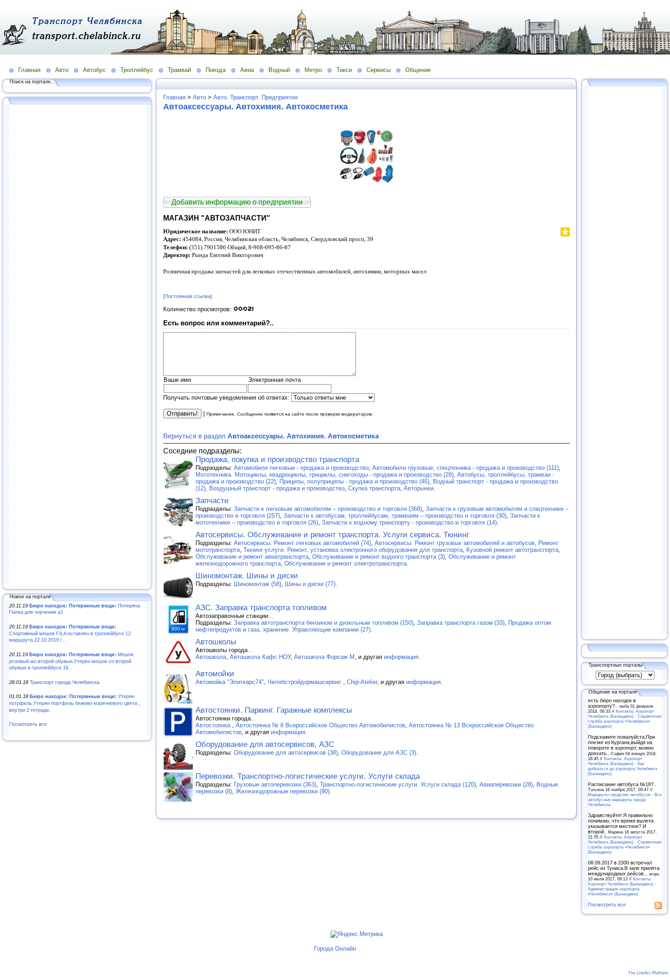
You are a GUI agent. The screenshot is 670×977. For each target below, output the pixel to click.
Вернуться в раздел (271, 436)
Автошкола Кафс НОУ (260, 656)
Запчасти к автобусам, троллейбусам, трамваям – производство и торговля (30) (394, 515)
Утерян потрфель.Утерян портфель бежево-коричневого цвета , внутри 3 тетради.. (74, 703)
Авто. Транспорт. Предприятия (255, 97)
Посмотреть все (28, 724)
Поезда (216, 70)
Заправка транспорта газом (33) (461, 622)
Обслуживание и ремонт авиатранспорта (252, 556)
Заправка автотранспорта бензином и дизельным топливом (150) (323, 622)
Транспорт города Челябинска (64, 682)
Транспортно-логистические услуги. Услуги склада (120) (398, 784)
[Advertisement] (77, 345)
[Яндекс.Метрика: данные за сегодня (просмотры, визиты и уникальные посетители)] (356, 934)
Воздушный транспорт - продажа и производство (277, 488)
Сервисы (378, 70)
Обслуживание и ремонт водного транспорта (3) (378, 556)
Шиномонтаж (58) (257, 584)
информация (401, 656)
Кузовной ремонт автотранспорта (512, 549)
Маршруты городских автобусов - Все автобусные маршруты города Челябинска (625, 799)
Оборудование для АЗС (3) (378, 752)
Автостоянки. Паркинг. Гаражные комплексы (274, 710)
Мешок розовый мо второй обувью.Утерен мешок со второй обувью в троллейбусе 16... (71, 661)
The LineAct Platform (648, 973)
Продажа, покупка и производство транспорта (277, 459)
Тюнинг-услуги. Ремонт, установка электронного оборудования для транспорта (353, 549)
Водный (279, 70)
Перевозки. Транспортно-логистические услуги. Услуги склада (308, 776)
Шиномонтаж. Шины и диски (247, 575)
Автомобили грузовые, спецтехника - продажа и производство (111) (465, 467)
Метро (313, 70)
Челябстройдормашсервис (305, 682)
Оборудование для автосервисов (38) (286, 752)
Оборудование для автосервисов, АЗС (265, 744)
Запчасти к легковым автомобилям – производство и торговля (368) (328, 508)
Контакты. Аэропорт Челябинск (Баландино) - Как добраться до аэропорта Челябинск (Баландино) (622, 766)
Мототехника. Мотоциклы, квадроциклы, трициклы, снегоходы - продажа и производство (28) (325, 474)
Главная (29, 70)
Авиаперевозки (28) (506, 784)
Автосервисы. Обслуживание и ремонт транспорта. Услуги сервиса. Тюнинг (332, 534)
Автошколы (216, 642)
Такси (344, 70)
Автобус (94, 70)
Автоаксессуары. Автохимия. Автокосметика (255, 106)
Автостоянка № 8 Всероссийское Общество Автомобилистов (320, 725)
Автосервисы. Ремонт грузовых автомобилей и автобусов (455, 543)
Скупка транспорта (374, 488)
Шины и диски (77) (310, 584)
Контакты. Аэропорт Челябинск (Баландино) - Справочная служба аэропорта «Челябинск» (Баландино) (624, 719)
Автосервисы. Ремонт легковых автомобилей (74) (302, 543)
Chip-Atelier (362, 682)
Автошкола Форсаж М (324, 656)
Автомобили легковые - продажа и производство (301, 467)
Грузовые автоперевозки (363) (275, 784)
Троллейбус (136, 70)
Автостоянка (214, 725)
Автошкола (211, 656)
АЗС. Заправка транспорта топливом (261, 607)
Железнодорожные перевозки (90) (283, 791)
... (270, 615)
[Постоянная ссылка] (187, 296)
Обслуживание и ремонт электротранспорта (345, 563)
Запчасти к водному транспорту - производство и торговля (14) (409, 522)
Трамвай (179, 70)
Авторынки (418, 488)
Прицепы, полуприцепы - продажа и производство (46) (354, 481)
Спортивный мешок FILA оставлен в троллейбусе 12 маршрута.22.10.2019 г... (70, 633)
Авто (61, 70)
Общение (418, 70)
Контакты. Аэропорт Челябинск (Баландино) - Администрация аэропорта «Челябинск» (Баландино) (622, 886)
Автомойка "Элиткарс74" (230, 682)
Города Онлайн (335, 948)
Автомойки (215, 673)
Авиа (247, 70)
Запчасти (212, 500)
